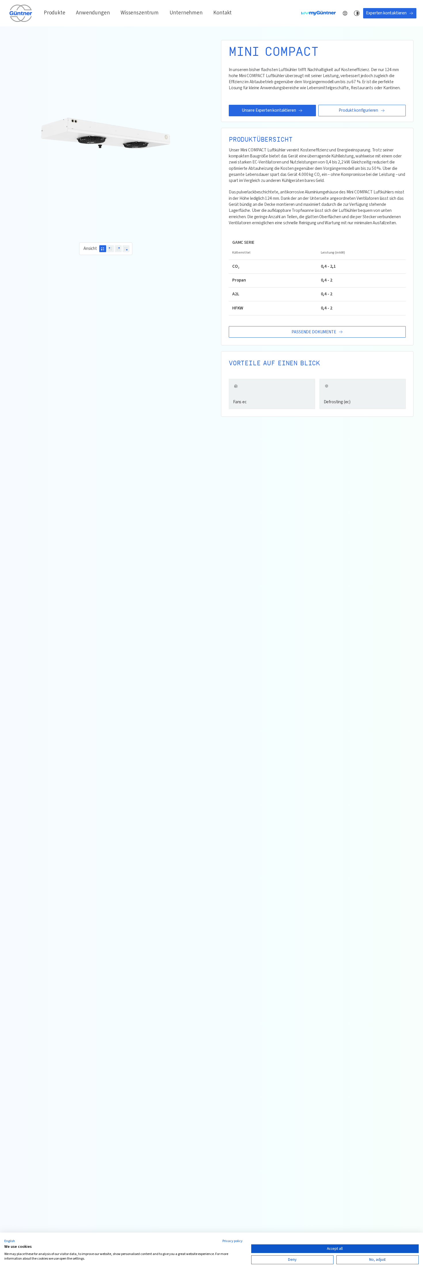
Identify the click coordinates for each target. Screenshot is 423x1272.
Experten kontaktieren (386, 13)
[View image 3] (118, 248)
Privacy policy (232, 1241)
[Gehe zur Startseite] (21, 13)
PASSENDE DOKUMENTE (313, 332)
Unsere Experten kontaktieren (269, 110)
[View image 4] (126, 248)
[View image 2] (110, 248)
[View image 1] (102, 248)
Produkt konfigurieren (358, 110)
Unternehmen (186, 13)
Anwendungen (93, 13)
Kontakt (222, 13)
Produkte (54, 13)
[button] (9, 1241)
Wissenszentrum (140, 13)
